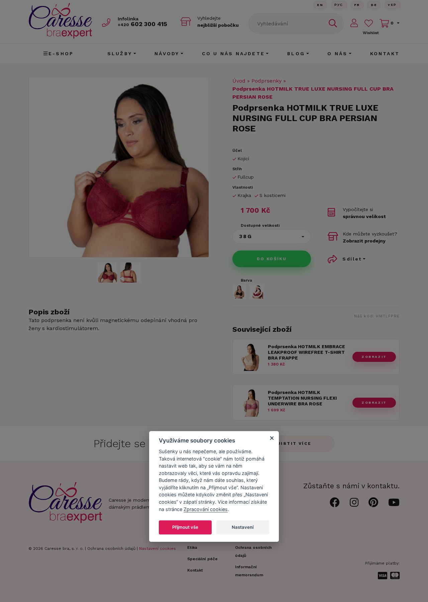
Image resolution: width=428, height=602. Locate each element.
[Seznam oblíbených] (368, 23)
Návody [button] (166, 53)
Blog (296, 53)
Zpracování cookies (206, 509)
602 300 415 (142, 23)
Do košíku (272, 259)
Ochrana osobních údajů (111, 548)
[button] (271, 236)
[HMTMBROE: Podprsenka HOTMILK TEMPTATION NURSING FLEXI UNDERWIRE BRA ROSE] (250, 415)
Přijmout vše (185, 527)
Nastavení (242, 527)
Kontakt (385, 53)
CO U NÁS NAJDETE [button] (233, 53)
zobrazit (374, 357)
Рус (338, 5)
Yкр (392, 5)
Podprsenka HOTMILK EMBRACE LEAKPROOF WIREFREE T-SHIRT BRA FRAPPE (306, 352)
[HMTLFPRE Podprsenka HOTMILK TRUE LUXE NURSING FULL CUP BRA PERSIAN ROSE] (118, 167)
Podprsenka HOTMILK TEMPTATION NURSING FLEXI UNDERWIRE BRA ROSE (302, 398)
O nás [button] (337, 53)
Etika (192, 547)
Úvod (238, 81)
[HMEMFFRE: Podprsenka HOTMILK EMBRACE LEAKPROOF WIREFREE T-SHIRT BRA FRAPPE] (250, 369)
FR (357, 5)
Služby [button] (119, 53)
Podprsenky (266, 81)
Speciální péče (202, 559)
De (374, 5)
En (320, 5)
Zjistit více (293, 443)
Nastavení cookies (157, 548)
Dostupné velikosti (260, 225)
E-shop (61, 53)
